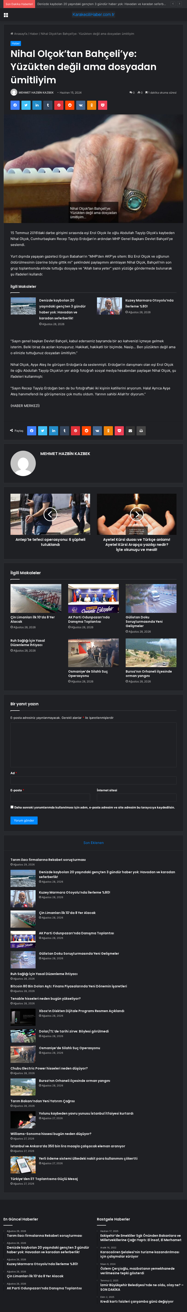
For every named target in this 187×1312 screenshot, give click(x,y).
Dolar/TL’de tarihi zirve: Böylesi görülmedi (74, 1031)
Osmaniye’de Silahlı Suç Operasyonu (88, 673)
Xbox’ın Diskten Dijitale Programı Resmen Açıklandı (81, 1011)
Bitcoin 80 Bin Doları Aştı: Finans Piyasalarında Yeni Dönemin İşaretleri (68, 986)
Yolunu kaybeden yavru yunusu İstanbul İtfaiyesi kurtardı (86, 1113)
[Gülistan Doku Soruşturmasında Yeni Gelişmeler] (151, 598)
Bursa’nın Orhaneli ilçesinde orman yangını (149, 673)
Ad (13, 773)
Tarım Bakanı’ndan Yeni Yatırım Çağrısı (42, 1101)
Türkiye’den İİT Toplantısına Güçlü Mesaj (44, 1179)
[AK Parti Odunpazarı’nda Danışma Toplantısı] (93, 598)
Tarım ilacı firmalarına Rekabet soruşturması (48, 859)
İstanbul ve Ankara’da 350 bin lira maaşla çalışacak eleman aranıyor (67, 1146)
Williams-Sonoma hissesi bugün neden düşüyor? (50, 1133)
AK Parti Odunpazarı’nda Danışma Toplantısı (89, 619)
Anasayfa (20, 33)
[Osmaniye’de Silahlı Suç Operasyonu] (93, 652)
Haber (34, 33)
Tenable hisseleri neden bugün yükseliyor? (45, 998)
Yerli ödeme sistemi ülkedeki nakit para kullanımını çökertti (88, 1158)
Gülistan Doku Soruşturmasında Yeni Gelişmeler (144, 621)
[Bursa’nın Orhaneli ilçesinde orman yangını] (151, 652)
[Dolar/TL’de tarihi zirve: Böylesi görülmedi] (23, 1036)
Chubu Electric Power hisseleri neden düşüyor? (49, 1068)
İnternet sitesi (107, 790)
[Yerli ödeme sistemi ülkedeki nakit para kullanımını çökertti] (23, 1164)
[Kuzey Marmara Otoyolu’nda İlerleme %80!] (109, 306)
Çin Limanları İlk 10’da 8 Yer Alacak (32, 619)
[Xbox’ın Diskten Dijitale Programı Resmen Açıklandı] (23, 1017)
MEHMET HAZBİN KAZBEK (36, 92)
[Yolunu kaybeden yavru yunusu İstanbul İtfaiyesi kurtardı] (23, 1119)
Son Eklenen (93, 843)
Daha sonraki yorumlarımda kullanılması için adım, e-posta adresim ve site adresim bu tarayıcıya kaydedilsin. (94, 807)
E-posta (17, 790)
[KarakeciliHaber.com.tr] (93, 14)
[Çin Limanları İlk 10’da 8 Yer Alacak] (35, 598)
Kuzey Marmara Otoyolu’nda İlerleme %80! (67, 4)
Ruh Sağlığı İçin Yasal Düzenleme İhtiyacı (27, 642)
